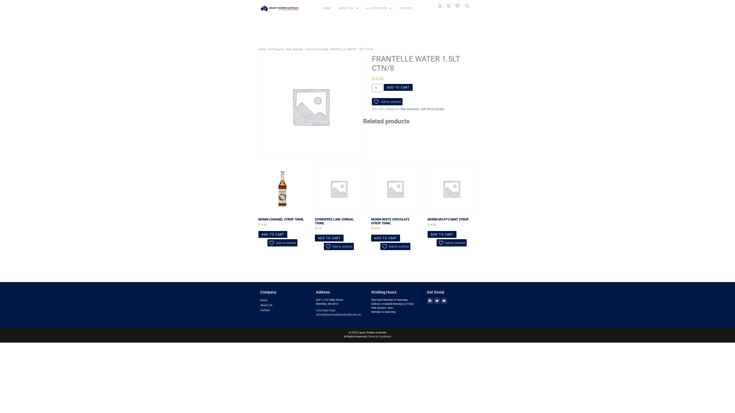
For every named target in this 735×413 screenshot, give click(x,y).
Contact (406, 8)
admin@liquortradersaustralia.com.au (338, 314)
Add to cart (398, 87)
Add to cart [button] (272, 234)
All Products (376, 8)
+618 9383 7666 (325, 310)
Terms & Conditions (379, 336)
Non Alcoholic (294, 49)
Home (327, 8)
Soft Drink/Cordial (317, 49)
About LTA (346, 8)
